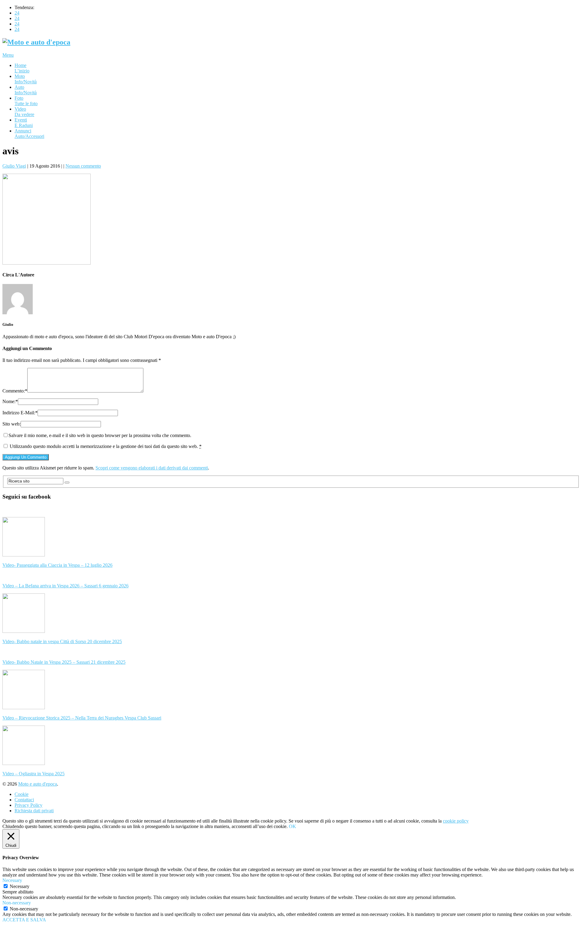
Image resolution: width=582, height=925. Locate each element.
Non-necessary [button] (16, 902)
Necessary (19, 886)
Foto (26, 100)
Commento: (14, 390)
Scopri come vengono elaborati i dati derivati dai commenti (151, 467)
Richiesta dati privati (34, 810)
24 (17, 12)
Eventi (24, 122)
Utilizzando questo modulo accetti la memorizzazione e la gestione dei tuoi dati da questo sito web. (106, 446)
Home (22, 68)
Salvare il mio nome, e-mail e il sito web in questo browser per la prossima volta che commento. (99, 435)
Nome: (10, 401)
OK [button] (292, 826)
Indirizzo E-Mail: (20, 412)
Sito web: (11, 423)
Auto (26, 90)
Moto (26, 79)
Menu (8, 55)
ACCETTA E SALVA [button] (24, 919)
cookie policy (456, 820)
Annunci (29, 133)
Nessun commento (83, 166)
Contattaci (24, 799)
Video (24, 111)
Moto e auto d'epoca (37, 783)
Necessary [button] (12, 880)
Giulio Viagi (14, 166)
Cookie (21, 794)
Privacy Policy (28, 805)
